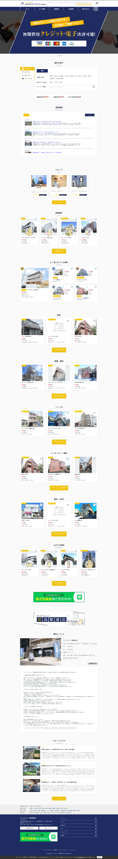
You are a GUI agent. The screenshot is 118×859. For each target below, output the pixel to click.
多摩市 (60, 82)
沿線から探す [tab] (27, 72)
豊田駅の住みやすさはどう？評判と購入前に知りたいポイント (46, 132)
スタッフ (62, 822)
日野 (33, 812)
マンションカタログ (48, 849)
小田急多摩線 (69, 810)
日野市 (51, 82)
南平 (59, 812)
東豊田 (53, 808)
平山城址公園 (68, 812)
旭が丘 (62, 808)
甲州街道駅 (60, 76)
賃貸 (42, 70)
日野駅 (55, 76)
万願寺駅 (71, 76)
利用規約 (55, 849)
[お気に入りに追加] (36, 219)
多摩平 (65, 808)
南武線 (78, 810)
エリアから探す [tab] (27, 68)
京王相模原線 (63, 810)
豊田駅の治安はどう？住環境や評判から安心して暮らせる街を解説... (47, 121)
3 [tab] (60, 55)
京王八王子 (49, 812)
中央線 (31, 810)
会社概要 (71, 9)
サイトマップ (72, 849)
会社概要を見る (93, 663)
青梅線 (74, 810)
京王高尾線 (56, 810)
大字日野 (35, 808)
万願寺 (43, 808)
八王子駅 (66, 76)
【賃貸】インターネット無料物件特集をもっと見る (59, 488)
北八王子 (55, 812)
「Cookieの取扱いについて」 (81, 857)
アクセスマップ (63, 832)
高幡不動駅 (52, 78)
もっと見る (59, 202)
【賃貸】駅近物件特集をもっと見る (59, 350)
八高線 (38, 810)
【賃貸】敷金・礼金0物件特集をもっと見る (59, 534)
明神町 (50, 808)
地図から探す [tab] (27, 75)
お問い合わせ (85, 9)
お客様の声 (62, 825)
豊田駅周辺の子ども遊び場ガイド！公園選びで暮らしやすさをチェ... (47, 142)
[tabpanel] (59, 32)
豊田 (47, 808)
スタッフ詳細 (35, 195)
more (90, 114)
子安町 (31, 808)
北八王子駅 (84, 76)
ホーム (27, 9)
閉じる (99, 857)
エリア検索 (42, 9)
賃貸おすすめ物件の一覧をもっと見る (59, 583)
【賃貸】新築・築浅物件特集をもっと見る (59, 396)
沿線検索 (56, 9)
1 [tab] (57, 55)
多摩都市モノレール (45, 810)
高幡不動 (62, 812)
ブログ (61, 828)
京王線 (35, 810)
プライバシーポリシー (63, 849)
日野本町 (58, 808)
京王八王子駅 (78, 76)
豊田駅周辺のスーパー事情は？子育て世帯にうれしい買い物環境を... (47, 152)
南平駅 (89, 76)
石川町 (39, 808)
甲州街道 (37, 812)
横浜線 (52, 810)
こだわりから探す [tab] (28, 78)
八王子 (41, 812)
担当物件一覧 (43, 195)
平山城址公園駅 (59, 78)
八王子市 (56, 82)
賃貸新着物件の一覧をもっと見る (59, 251)
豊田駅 (51, 76)
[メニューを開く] (96, 8)
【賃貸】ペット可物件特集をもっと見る (59, 442)
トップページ (63, 818)
